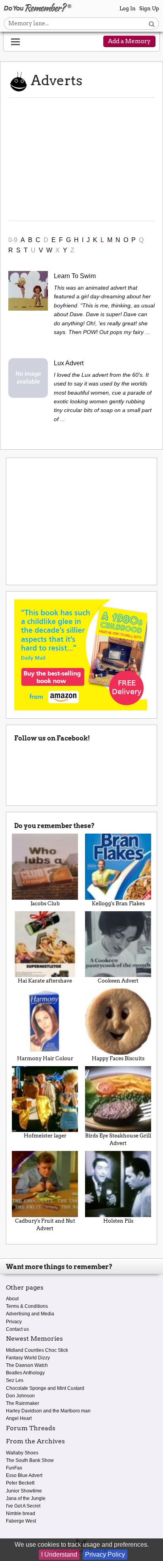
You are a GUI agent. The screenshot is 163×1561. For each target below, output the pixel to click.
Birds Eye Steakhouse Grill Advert (118, 1139)
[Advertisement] (81, 159)
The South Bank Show (30, 1460)
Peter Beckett (20, 1483)
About (12, 1298)
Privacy (14, 1321)
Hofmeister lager (45, 1136)
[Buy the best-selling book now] (80, 654)
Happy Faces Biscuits (118, 1058)
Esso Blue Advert (24, 1475)
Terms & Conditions (27, 1306)
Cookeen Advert (118, 981)
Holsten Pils (118, 1221)
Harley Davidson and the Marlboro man (48, 1411)
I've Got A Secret (23, 1506)
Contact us (17, 1329)
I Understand (59, 1554)
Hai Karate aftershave (45, 981)
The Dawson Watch (27, 1365)
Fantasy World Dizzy (28, 1358)
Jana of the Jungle (25, 1498)
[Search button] (152, 23)
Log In (127, 8)
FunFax (14, 1468)
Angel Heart (19, 1418)
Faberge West (21, 1521)
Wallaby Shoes (22, 1453)
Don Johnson (20, 1396)
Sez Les (14, 1380)
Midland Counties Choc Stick (37, 1350)
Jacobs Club (45, 903)
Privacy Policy (105, 1554)
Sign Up (149, 8)
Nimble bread (20, 1513)
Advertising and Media (30, 1314)
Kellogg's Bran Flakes (118, 903)
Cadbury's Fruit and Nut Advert (45, 1224)
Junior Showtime (24, 1491)
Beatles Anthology (25, 1373)
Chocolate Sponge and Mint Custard (45, 1388)
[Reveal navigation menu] (15, 42)
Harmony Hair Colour (45, 1058)
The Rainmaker (22, 1403)
